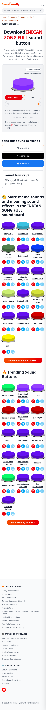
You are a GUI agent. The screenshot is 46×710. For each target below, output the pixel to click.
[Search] (41, 10)
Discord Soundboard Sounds (14, 601)
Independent (37, 233)
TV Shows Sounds (9, 655)
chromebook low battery (23, 395)
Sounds (14, 17)
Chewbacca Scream (23, 417)
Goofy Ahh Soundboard (11, 617)
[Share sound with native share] (13, 239)
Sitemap (5, 683)
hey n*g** (37, 418)
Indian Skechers (8, 256)
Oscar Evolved (8, 395)
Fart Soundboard (9, 597)
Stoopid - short (8, 418)
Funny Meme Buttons (11, 590)
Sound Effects (7, 648)
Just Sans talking (8, 507)
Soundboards (26, 17)
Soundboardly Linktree (11, 680)
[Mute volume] (8, 104)
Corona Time (37, 440)
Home (4, 17)
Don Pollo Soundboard (11, 624)
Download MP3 (13, 97)
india (8, 346)
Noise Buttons (7, 608)
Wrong (8, 440)
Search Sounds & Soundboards (14, 638)
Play (32, 97)
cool (37, 395)
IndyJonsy (8, 233)
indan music (23, 233)
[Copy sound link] (8, 239)
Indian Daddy (23, 301)
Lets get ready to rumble (23, 485)
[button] (23, 84)
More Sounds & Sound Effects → (23, 360)
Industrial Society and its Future (23, 278)
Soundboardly (10, 3)
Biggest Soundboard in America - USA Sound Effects (20, 612)
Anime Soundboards (10, 620)
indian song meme (38, 300)
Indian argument (37, 256)
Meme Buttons (8, 594)
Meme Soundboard (10, 20)
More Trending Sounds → (23, 522)
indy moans (8, 323)
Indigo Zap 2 (37, 278)
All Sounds (6, 642)
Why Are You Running (23, 462)
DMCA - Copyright (9, 670)
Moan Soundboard (9, 604)
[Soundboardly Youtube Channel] (4, 690)
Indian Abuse (23, 323)
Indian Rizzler (8, 301)
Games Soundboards (10, 645)
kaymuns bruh (8, 485)
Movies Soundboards (10, 652)
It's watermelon (38, 485)
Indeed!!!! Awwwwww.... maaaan (8, 278)
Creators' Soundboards (11, 659)
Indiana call (23, 256)
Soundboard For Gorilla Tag (13, 627)
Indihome (38, 323)
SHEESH (37, 463)
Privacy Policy (7, 673)
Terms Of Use (7, 676)
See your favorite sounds (32, 73)
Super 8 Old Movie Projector (8, 462)
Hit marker (23, 440)
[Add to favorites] (4, 239)
